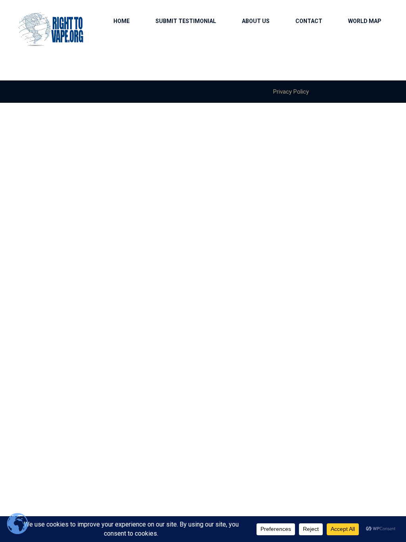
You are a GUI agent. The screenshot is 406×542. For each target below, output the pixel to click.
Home (121, 21)
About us (256, 21)
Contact (308, 21)
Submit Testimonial (185, 21)
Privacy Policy (291, 91)
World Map (364, 21)
